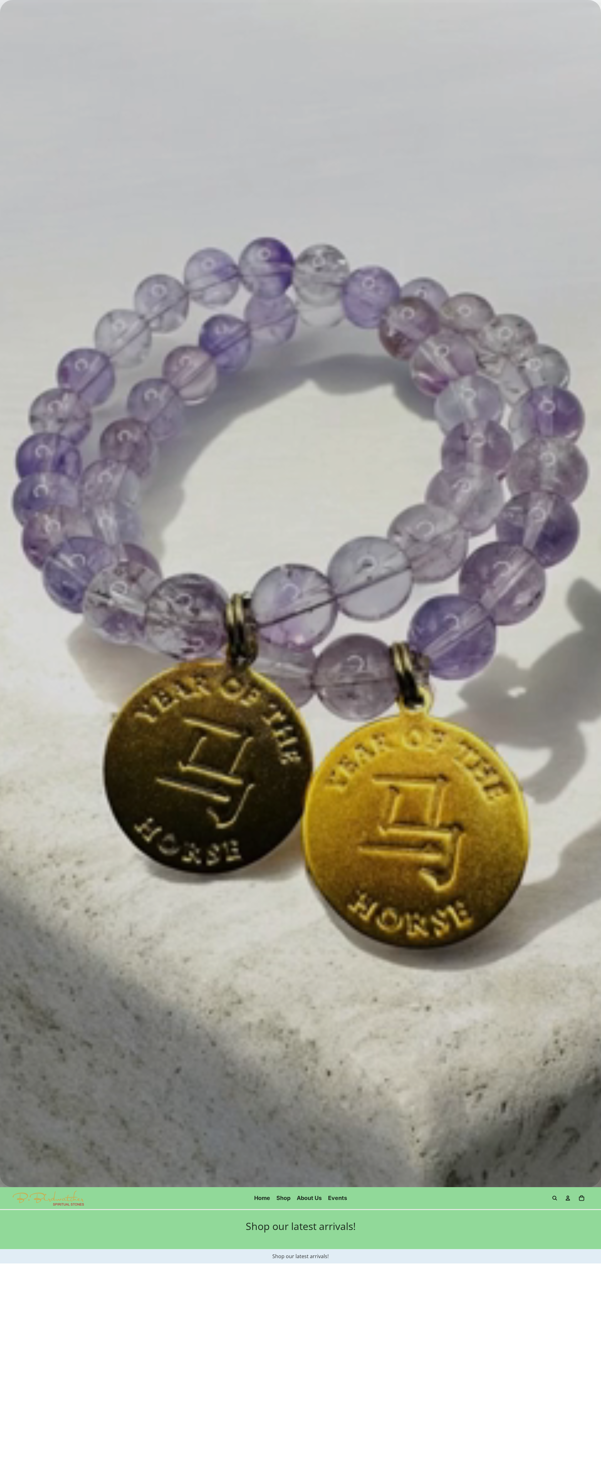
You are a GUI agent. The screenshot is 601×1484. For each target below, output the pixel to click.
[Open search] (555, 1198)
